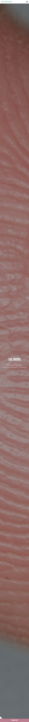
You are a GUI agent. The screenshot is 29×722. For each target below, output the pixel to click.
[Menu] (27, 2)
